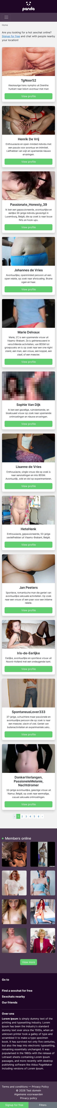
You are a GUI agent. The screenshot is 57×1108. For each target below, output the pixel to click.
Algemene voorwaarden (28, 1094)
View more (28, 962)
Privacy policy (28, 1098)
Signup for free (11, 36)
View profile (28, 96)
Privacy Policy (40, 1086)
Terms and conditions (15, 1086)
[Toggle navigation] (6, 17)
